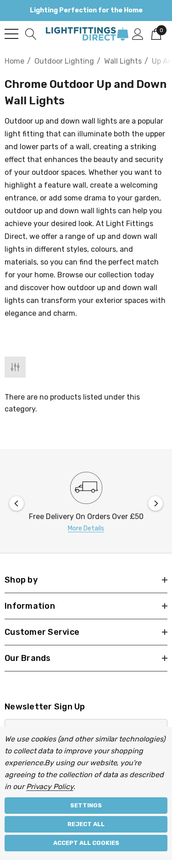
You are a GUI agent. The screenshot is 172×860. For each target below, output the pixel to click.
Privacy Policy (49, 786)
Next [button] (155, 503)
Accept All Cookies (86, 842)
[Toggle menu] (11, 34)
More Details (86, 528)
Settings (86, 805)
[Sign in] (138, 33)
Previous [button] (16, 503)
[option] (86, 503)
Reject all (86, 824)
